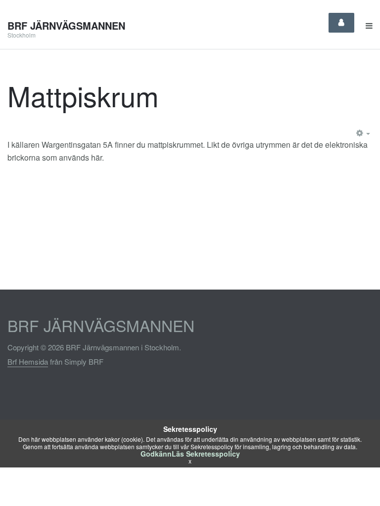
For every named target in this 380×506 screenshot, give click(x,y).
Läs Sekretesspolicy (206, 454)
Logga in (341, 23)
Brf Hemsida (27, 361)
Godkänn (156, 454)
